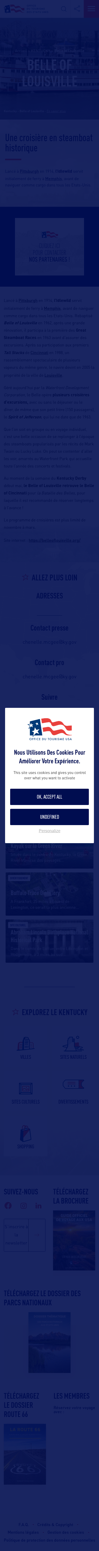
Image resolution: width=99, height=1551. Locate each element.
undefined (49, 817)
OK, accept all (49, 797)
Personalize (49, 831)
